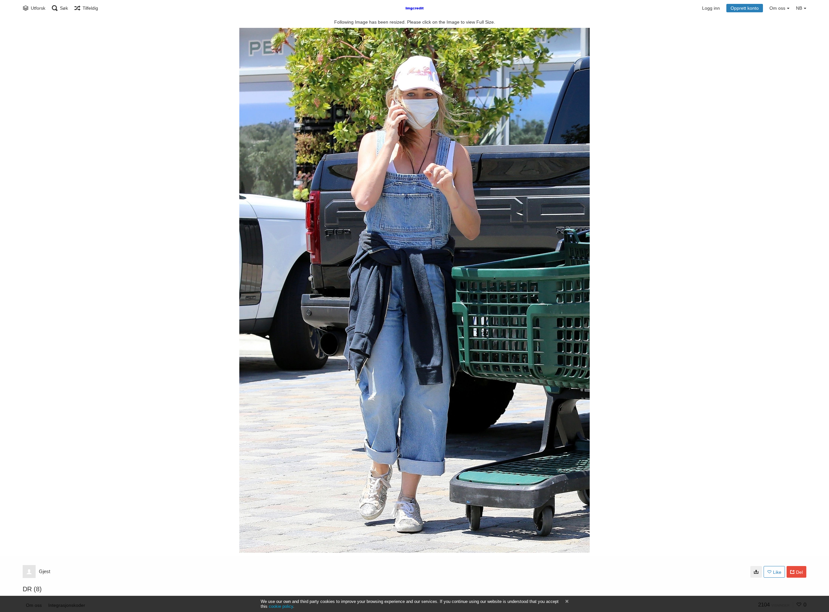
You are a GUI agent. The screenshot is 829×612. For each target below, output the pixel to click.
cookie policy (281, 606)
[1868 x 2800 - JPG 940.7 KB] (756, 572)
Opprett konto (745, 8)
